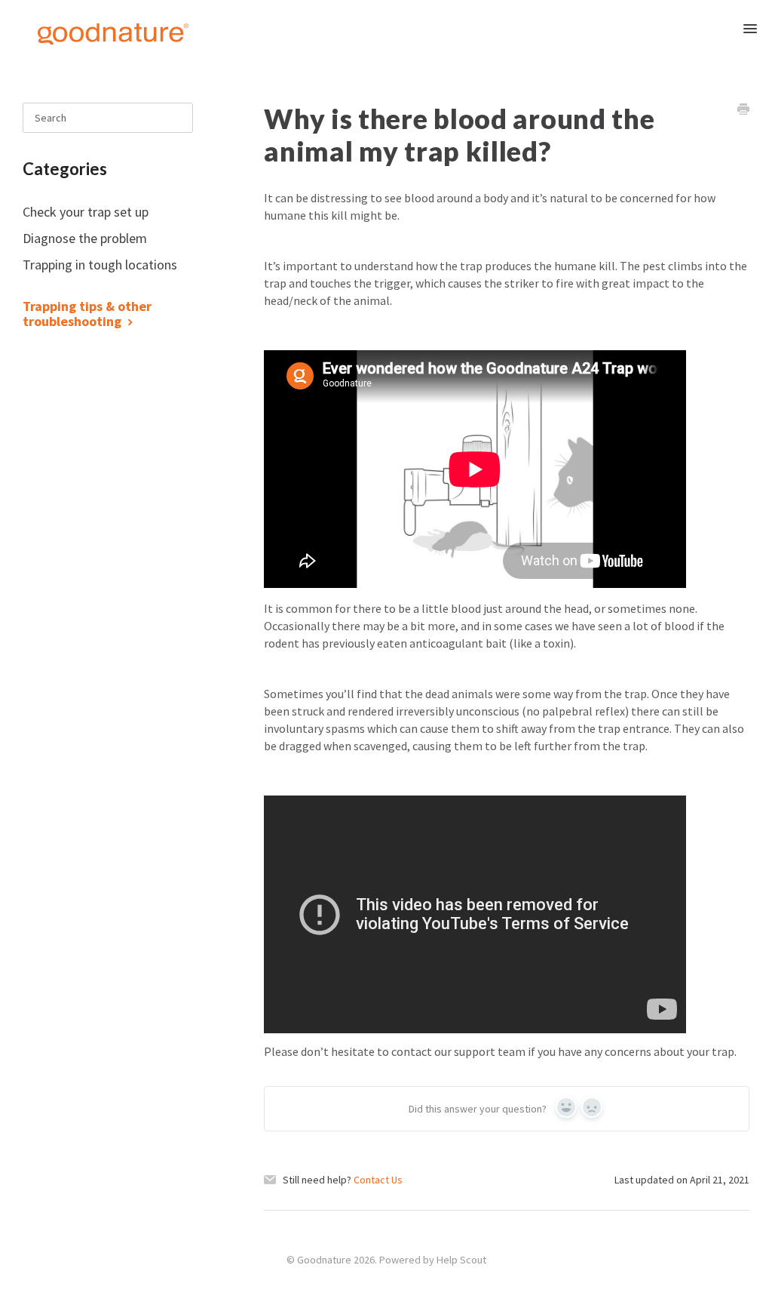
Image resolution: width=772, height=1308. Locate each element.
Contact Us (378, 1179)
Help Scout (461, 1259)
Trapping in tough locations (100, 264)
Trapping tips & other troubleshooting (87, 313)
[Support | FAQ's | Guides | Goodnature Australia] (98, 32)
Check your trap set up (87, 211)
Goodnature (324, 1259)
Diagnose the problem (86, 238)
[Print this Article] (743, 111)
